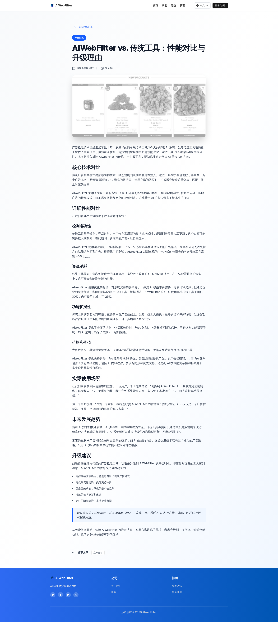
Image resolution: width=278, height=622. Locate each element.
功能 (164, 5)
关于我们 (116, 586)
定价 (173, 5)
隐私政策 (177, 586)
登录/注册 (220, 5)
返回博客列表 (86, 26)
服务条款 (177, 591)
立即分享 (97, 552)
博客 (182, 5)
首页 (155, 5)
